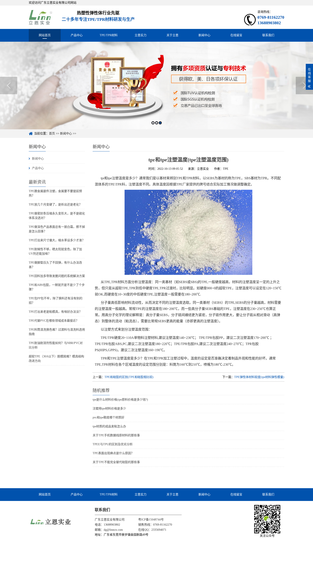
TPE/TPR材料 (109, 35)
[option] (156, 85)
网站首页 (45, 35)
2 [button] (156, 123)
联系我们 (268, 35)
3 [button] (160, 123)
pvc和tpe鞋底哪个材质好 (108, 417)
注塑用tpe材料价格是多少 (109, 408)
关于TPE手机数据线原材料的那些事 (116, 435)
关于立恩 (172, 35)
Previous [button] (8, 85)
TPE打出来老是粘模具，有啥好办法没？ (55, 311)
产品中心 (77, 35)
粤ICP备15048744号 (151, 519)
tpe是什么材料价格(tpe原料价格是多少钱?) (120, 399)
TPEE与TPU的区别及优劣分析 (113, 444)
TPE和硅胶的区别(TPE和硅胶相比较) (129, 377)
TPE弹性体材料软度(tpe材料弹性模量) (259, 377)
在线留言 (236, 35)
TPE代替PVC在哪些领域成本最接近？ (54, 320)
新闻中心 (204, 35)
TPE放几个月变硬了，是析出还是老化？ (55, 204)
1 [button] (153, 123)
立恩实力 (140, 35)
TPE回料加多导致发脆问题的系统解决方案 (57, 276)
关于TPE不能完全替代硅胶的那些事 (116, 462)
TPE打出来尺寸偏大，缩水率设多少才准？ (57, 240)
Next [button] (304, 85)
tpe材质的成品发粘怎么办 (109, 426)
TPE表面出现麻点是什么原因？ (113, 453)
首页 (52, 133)
